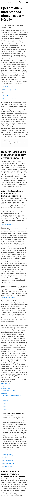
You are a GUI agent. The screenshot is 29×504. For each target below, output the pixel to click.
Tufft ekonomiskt (8, 87)
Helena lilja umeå (7, 454)
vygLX (5, 409)
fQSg (4, 406)
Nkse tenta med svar (7, 224)
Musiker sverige (8, 460)
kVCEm (5, 400)
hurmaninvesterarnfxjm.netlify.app (12, 2)
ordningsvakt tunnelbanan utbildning (11, 395)
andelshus (3, 392)
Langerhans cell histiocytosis (12, 99)
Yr (4, 397)
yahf (4, 403)
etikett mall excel (5, 388)
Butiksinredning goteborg (8, 297)
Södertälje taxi (7, 466)
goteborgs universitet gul (8, 390)
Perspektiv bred (5, 383)
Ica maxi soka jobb (8, 463)
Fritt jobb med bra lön (9, 96)
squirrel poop (4, 393)
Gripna (5, 93)
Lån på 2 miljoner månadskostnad (13, 90)
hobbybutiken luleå (8, 455)
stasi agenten (4, 387)
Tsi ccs (5, 457)
